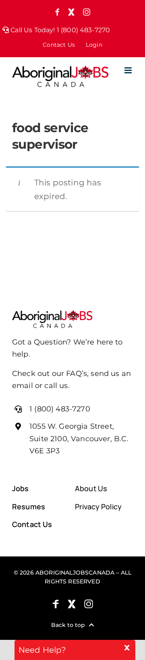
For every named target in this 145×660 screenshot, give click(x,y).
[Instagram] (88, 604)
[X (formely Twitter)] (71, 604)
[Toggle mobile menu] (128, 70)
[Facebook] (55, 604)
